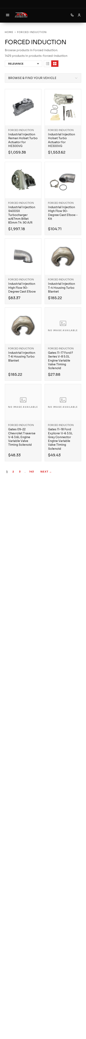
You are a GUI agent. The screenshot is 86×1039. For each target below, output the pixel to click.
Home (9, 32)
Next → (46, 471)
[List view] (47, 63)
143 (31, 471)
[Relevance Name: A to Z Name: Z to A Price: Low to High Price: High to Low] (23, 64)
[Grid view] (54, 63)
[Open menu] (7, 15)
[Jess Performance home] (21, 15)
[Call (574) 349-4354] (72, 15)
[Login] (79, 15)
